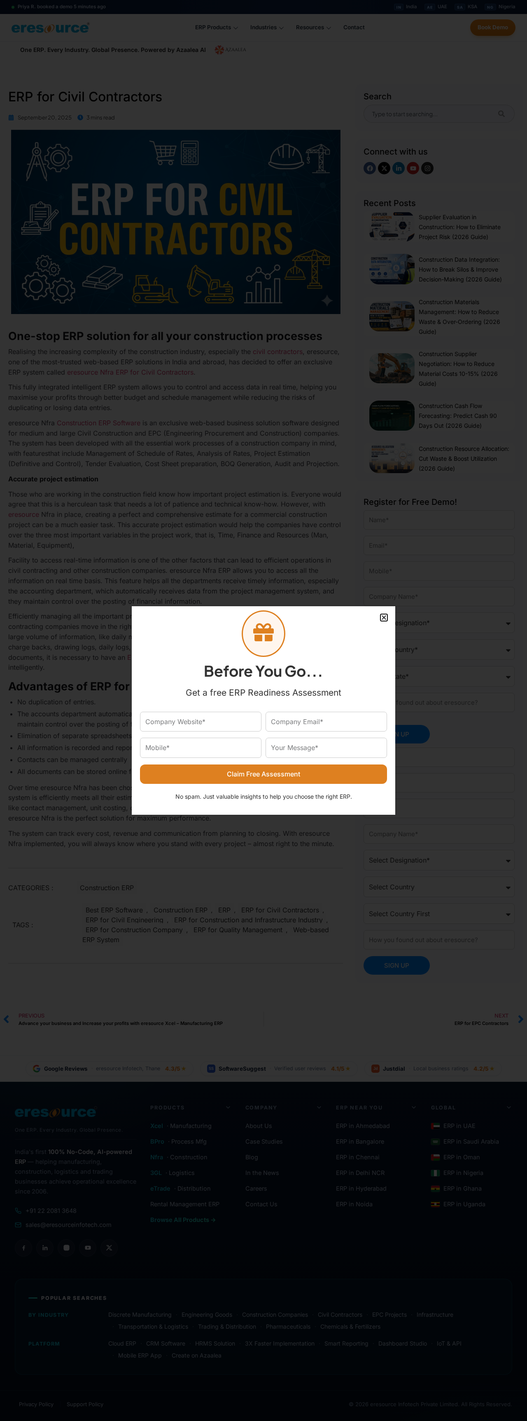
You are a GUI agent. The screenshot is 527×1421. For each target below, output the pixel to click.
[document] (263, 710)
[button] (384, 617)
